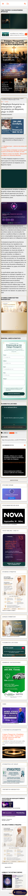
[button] (14, 548)
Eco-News (6, 101)
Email (4, 366)
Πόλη (4, 372)
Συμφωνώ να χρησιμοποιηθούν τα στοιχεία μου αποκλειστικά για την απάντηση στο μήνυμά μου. (14, 389)
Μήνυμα (5, 378)
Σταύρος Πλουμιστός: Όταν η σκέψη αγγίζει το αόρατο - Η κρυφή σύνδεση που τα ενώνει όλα (14, 73)
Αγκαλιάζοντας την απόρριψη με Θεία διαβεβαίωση (11, 57)
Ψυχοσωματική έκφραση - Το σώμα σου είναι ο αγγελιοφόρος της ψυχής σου (20, 86)
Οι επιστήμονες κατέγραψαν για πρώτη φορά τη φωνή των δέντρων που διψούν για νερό (14, 150)
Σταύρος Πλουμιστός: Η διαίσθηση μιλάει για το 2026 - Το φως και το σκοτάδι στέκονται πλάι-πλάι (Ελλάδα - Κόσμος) (13, 736)
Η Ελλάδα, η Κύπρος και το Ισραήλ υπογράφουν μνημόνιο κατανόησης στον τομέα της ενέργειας (14, 457)
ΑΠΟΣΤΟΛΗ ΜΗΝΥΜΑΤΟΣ (14, 393)
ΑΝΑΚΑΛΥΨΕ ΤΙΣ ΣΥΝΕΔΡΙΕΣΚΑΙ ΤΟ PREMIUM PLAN (14, 564)
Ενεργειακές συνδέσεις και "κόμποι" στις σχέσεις (16, 34)
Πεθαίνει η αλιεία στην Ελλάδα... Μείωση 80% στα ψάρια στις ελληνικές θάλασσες (14, 154)
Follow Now (11, 498)
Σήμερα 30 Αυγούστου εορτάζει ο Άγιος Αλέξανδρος (7, 87)
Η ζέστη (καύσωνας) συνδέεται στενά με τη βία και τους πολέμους (14, 471)
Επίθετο (5, 360)
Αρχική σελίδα (8, 867)
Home (2, 101)
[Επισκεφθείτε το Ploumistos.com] (5, 21)
